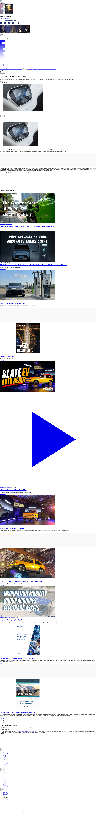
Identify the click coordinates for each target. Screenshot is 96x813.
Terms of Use (8, 812)
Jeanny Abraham (9, 224)
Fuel (1, 42)
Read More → (3, 230)
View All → (2, 718)
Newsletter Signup (31, 69)
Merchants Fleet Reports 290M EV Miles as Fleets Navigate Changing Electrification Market (27, 226)
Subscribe (2, 18)
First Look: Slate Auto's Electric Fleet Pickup (13, 490)
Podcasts (30, 68)
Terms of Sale (12, 812)
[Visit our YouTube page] (4, 723)
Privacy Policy (3, 812)
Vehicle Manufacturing (28, 187)
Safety (1, 58)
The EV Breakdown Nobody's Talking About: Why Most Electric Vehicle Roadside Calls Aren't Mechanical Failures (33, 265)
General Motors (21, 187)
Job (37, 68)
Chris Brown (8, 487)
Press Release (53, 69)
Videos (11, 0)
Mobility (1, 52)
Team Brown (13, 69)
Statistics (12, 68)
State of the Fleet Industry (4, 60)
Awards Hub (34, 68)
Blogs (10, 68)
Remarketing (2, 56)
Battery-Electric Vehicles (14, 187)
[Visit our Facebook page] (1, 723)
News (4, 68)
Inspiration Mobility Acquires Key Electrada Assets (15, 620)
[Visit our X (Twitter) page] (3, 723)
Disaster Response (3, 37)
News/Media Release (9, 300)
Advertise (43, 69)
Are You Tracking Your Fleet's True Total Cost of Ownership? (18, 712)
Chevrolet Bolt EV (6, 187)
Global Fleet (2, 44)
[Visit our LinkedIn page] (2, 723)
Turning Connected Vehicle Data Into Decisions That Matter (17, 658)
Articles (8, 0)
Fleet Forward (2, 40)
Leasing (1, 48)
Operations (2, 54)
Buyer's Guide (43, 68)
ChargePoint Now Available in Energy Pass (12, 303)
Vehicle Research (3, 66)
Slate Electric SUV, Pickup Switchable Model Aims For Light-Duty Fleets (21, 581)
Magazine (7, 68)
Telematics (2, 62)
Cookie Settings (24, 69)
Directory (39, 68)
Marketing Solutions (37, 69)
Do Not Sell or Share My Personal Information (23, 812)
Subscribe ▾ (3, 3)
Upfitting (2, 64)
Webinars (27, 68)
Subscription (2, 69)
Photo (18, 68)
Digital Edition (7, 18)
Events (16, 69)
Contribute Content (48, 69)
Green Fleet (2, 46)
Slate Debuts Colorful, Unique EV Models (12, 528)
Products (15, 68)
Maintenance (2, 50)
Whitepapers (23, 68)
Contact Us (20, 69)
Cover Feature (4, 0)
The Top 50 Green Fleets (7, 356)
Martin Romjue (8, 525)
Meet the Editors (8, 69)
